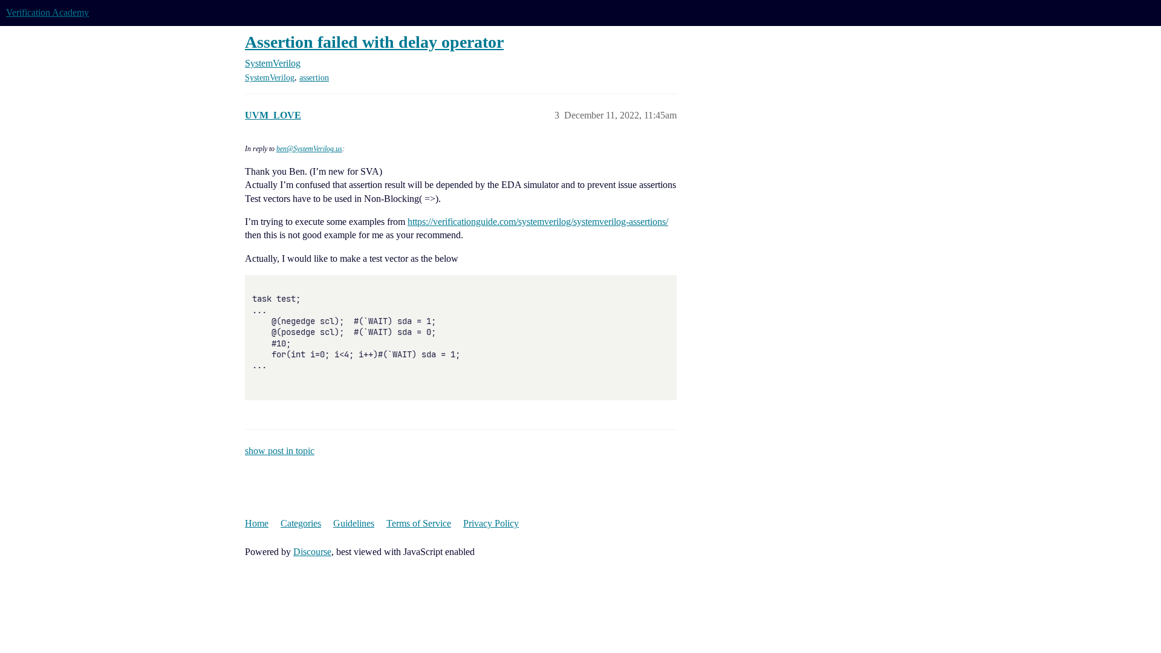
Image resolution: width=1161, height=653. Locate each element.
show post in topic (279, 451)
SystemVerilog (269, 77)
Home (256, 523)
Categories (301, 523)
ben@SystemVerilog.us (309, 149)
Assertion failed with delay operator (374, 42)
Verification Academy (47, 12)
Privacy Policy (491, 523)
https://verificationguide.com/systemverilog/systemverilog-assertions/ (538, 221)
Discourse (312, 552)
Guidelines (353, 523)
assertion (314, 77)
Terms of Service (418, 523)
